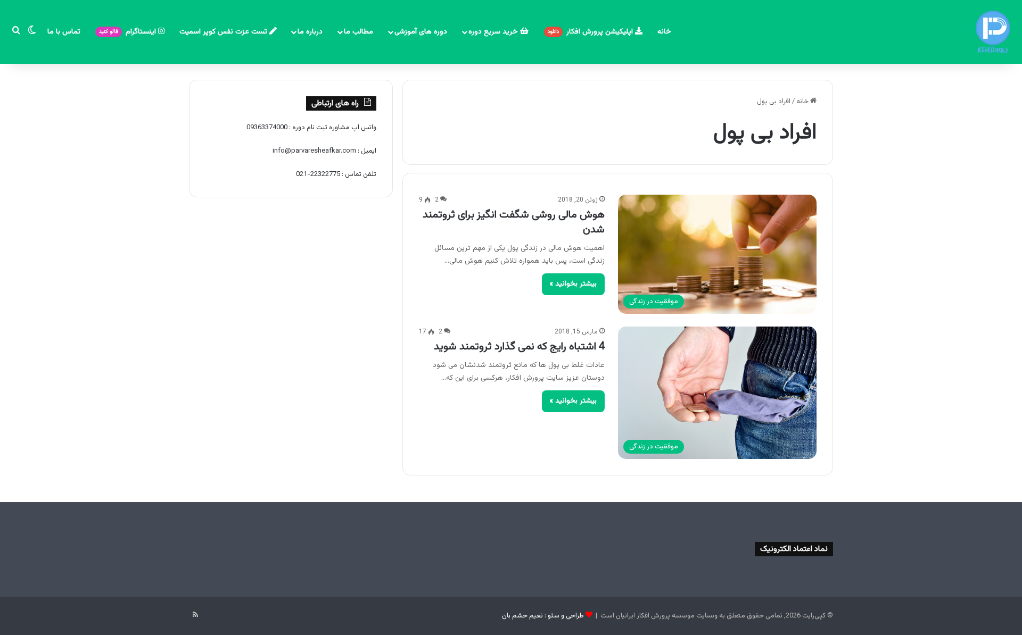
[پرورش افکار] (992, 32)
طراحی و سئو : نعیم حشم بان (543, 616)
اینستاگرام (128, 32)
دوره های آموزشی (420, 32)
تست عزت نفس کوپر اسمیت (224, 32)
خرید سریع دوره (494, 32)
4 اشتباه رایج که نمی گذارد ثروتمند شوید (519, 346)
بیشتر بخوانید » (573, 284)
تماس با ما (63, 32)
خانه (664, 32)
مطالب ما (358, 32)
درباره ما (310, 32)
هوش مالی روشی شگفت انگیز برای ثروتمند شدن (514, 222)
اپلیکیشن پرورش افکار (591, 32)
